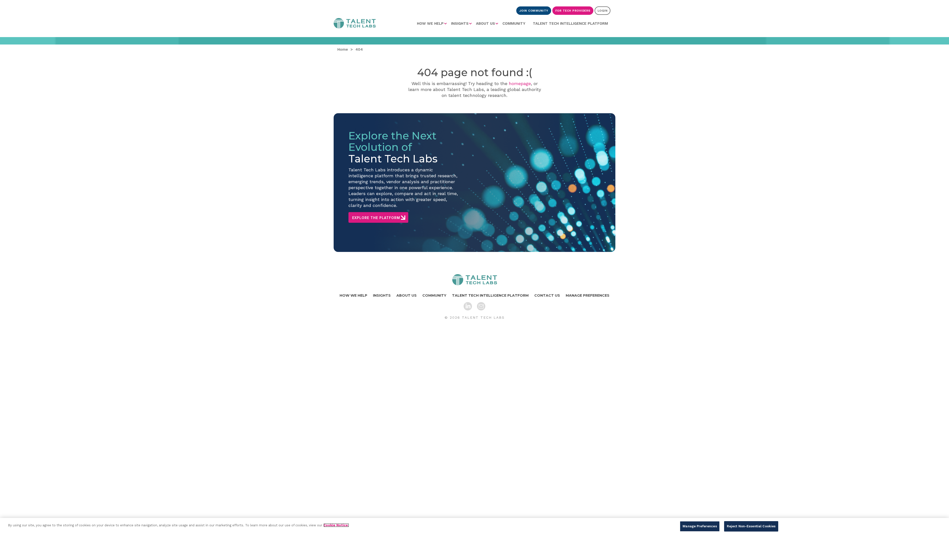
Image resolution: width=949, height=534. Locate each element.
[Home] (474, 279)
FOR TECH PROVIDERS (572, 10)
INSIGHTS (460, 23)
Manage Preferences (700, 526)
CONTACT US (547, 295)
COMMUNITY (513, 23)
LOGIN (603, 10)
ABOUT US (485, 23)
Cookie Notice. (336, 525)
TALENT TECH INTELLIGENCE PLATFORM (570, 23)
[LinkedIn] (468, 306)
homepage (520, 83)
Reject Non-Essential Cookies (751, 526)
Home (355, 24)
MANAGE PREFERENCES (587, 295)
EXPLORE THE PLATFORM (376, 218)
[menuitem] (432, 23)
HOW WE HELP (430, 23)
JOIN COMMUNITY (533, 10)
